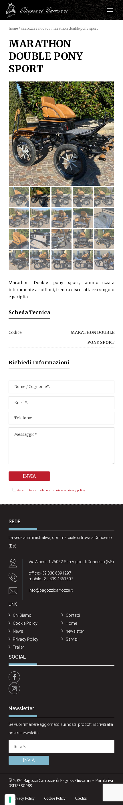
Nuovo (43, 28)
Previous (20, 139)
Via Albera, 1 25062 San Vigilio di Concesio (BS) (71, 561)
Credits (81, 798)
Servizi (72, 639)
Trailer (18, 647)
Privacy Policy (25, 639)
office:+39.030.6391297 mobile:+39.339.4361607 (51, 576)
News (18, 631)
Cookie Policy (25, 623)
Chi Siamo (22, 615)
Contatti (73, 615)
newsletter (75, 631)
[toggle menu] (110, 10)
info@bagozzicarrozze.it (51, 590)
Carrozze (28, 28)
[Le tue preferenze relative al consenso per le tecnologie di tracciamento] (10, 799)
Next (103, 139)
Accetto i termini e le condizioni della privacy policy (51, 490)
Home (13, 28)
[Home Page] (37, 10)
